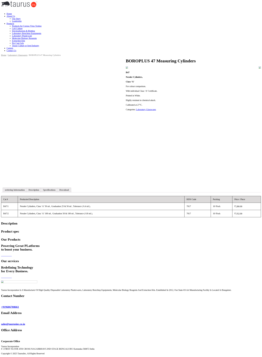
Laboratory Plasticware (22, 36)
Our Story (16, 18)
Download (64, 190)
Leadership (17, 21)
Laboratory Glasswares (17, 55)
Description (34, 190)
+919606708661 (10, 307)
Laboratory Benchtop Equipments (26, 33)
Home (9, 14)
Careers (10, 48)
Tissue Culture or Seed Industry (25, 45)
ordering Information (15, 190)
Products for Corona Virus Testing (26, 26)
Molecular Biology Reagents (24, 38)
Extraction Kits (18, 41)
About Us (11, 16)
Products (10, 23)
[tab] (15, 190)
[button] (131, 9)
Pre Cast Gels (18, 43)
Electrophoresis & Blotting (23, 31)
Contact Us (11, 50)
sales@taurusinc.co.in (13, 324)
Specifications (49, 190)
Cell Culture (17, 28)
